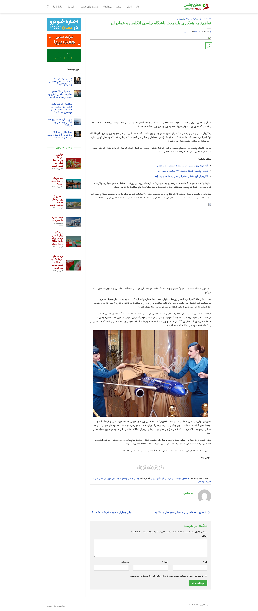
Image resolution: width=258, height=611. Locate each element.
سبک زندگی (201, 19)
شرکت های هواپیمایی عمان (110, 478)
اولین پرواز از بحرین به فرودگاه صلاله (113, 512)
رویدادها (108, 6)
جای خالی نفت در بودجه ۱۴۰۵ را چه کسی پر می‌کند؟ (60, 122)
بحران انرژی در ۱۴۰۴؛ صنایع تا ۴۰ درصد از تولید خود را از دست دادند (59, 135)
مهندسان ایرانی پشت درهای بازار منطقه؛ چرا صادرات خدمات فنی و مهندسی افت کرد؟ (61, 108)
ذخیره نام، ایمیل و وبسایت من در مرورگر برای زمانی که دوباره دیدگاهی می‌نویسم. (166, 576)
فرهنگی (193, 19)
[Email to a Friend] (150, 467)
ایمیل (165, 562)
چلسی (136, 478)
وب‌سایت (125, 562)
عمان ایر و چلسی (204, 481)
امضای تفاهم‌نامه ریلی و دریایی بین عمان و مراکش (180, 512)
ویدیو (118, 6)
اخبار (129, 6)
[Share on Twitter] (155, 467)
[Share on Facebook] (161, 467)
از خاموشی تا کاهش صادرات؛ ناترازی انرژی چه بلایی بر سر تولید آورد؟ (59, 94)
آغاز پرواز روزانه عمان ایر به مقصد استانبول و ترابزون (182, 166)
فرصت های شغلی (89, 6)
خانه (137, 6)
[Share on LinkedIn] (139, 467)
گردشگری (186, 19)
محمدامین (187, 32)
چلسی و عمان (127, 478)
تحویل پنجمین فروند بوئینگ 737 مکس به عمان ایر (183, 171)
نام (205, 562)
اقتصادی (208, 19)
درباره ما (72, 6)
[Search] (48, 7)
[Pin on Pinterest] (145, 467)
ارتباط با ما (58, 6)
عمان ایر (95, 478)
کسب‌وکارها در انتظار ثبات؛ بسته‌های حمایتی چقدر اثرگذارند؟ (60, 81)
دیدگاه (204, 536)
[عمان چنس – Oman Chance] (196, 6)
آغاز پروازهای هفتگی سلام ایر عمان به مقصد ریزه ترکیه (181, 176)
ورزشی (179, 19)
